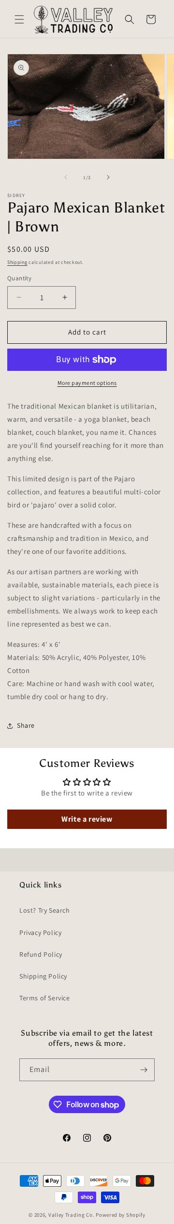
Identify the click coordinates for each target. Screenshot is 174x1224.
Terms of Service (44, 998)
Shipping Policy (43, 976)
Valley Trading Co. (71, 1214)
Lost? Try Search (44, 910)
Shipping (17, 262)
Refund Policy (40, 954)
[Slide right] (108, 177)
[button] (19, 19)
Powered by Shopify (120, 1214)
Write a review (86, 819)
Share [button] (26, 725)
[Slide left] (65, 177)
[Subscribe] (143, 1069)
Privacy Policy (40, 932)
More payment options (87, 382)
